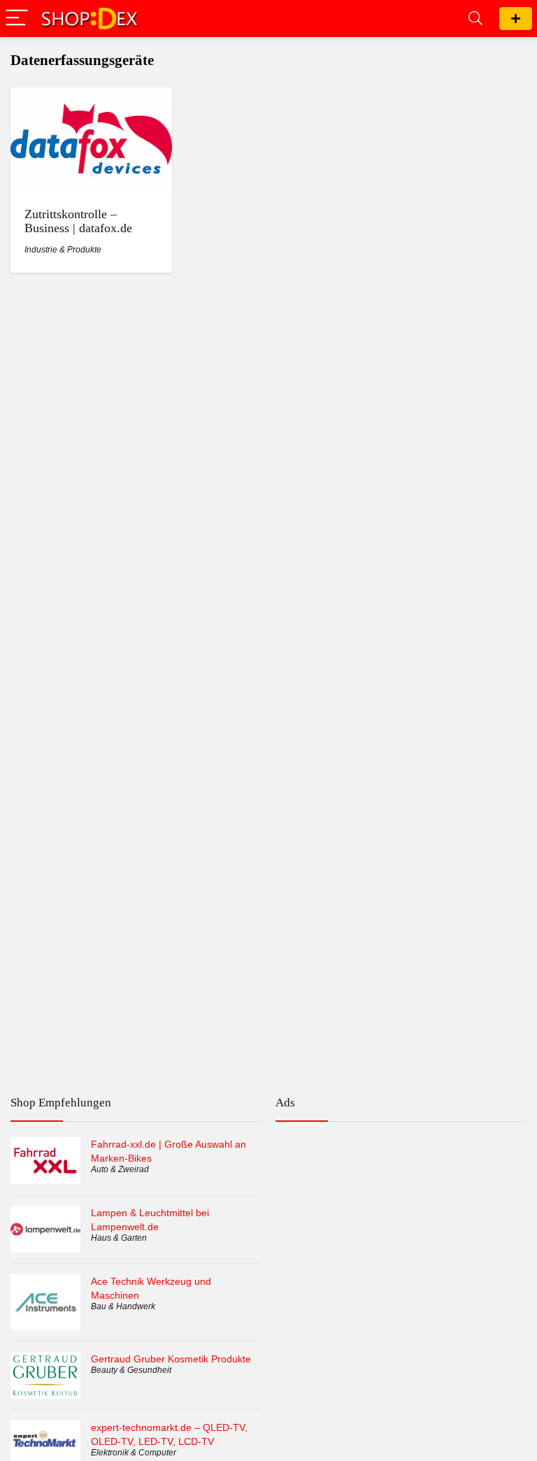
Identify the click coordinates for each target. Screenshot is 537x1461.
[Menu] (17, 18)
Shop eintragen (515, 18)
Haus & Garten (119, 1238)
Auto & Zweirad (120, 1169)
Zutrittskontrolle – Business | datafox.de (78, 221)
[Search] (475, 18)
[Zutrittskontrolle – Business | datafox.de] (91, 97)
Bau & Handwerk (123, 1306)
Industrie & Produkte (62, 250)
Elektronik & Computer (133, 1453)
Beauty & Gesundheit (131, 1370)
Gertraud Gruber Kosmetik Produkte (171, 1358)
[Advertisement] (401, 1192)
